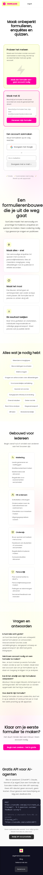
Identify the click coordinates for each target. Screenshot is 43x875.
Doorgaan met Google (23, 147)
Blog (21, 859)
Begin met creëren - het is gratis (21, 747)
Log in (29, 4)
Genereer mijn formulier (21, 120)
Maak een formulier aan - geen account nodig (21, 80)
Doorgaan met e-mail (20, 164)
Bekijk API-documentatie (21, 837)
